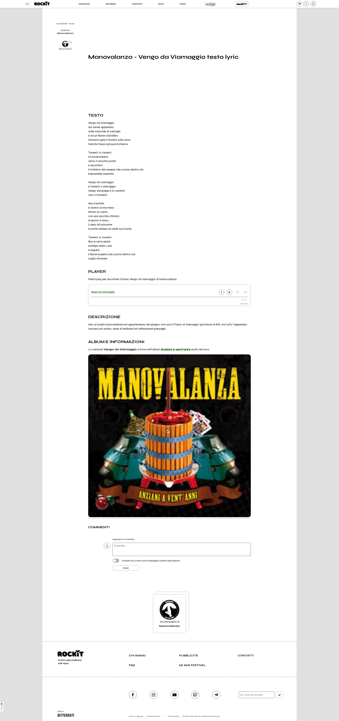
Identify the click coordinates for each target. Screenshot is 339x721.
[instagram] (154, 695)
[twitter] (257, 16)
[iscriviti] (279, 695)
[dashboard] (313, 3)
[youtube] (175, 695)
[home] (42, 4)
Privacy (2, 708)
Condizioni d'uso (153, 716)
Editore (59, 712)
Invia (126, 568)
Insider (210, 4)
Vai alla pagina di (169, 624)
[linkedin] (257, 34)
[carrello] (299, 3)
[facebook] (257, 25)
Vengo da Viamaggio (103, 292)
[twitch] (195, 695)
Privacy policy (173, 716)
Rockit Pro (241, 4)
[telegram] (216, 695)
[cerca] (306, 3)
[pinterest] (257, 43)
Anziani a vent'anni (175, 349)
